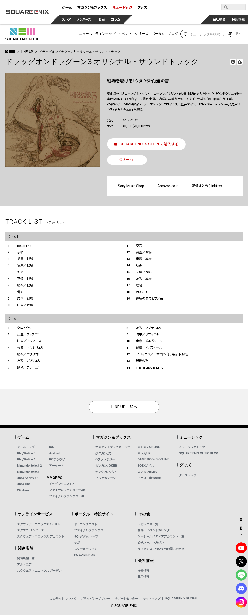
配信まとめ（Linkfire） (207, 186)
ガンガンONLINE (149, 447)
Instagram (241, 602)
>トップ (10, 52)
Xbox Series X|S (28, 478)
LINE (241, 575)
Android (54, 453)
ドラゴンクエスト (85, 524)
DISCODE (241, 588)
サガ (77, 542)
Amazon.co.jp (167, 186)
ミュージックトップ (192, 447)
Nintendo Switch (28, 471)
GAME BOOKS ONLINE (153, 459)
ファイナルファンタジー (90, 530)
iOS (51, 447)
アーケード (56, 465)
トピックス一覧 (148, 524)
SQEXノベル (146, 465)
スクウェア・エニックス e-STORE (39, 524)
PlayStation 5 (26, 453)
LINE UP (27, 52)
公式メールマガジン (151, 542)
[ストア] (67, 19)
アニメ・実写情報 (149, 478)
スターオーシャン (85, 549)
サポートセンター (126, 598)
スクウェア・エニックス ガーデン (39, 570)
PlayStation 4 (26, 459)
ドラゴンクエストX (61, 484)
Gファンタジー (105, 459)
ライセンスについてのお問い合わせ (161, 549)
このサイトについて (63, 598)
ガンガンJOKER (106, 465)
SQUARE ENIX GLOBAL (181, 598)
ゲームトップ (26, 447)
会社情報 (143, 570)
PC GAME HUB (84, 555)
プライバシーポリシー (95, 598)
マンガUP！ (145, 453)
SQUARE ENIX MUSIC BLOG (198, 453)
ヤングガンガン (105, 471)
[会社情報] (219, 19)
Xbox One (24, 484)
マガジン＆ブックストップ (112, 447)
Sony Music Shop (131, 186)
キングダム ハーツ (86, 536)
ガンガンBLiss (147, 471)
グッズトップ (187, 475)
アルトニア (24, 564)
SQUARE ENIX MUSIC (22, 34)
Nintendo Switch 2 (29, 465)
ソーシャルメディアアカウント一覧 (161, 536)
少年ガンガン (104, 453)
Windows (23, 490)
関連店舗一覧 (26, 558)
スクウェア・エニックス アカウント (40, 536)
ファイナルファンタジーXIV (67, 490)
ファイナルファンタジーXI (66, 496)
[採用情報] (238, 19)
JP (230, 34)
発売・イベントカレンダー (155, 530)
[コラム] (116, 19)
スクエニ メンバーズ (30, 530)
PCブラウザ (57, 459)
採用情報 (143, 576)
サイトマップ (151, 598)
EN (238, 34)
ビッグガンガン (105, 478)
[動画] (102, 19)
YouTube (241, 547)
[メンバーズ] (84, 19)
